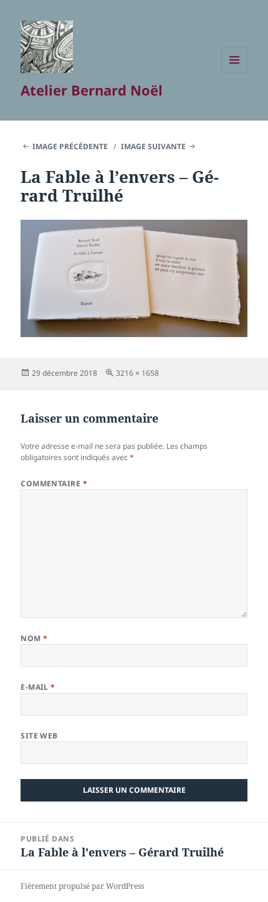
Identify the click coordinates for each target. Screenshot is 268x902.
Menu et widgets (234, 72)
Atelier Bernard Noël (92, 90)
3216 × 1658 (137, 373)
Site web (39, 735)
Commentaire (54, 483)
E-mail (38, 687)
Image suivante (153, 146)
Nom (34, 638)
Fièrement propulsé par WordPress (82, 886)
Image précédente (70, 146)
